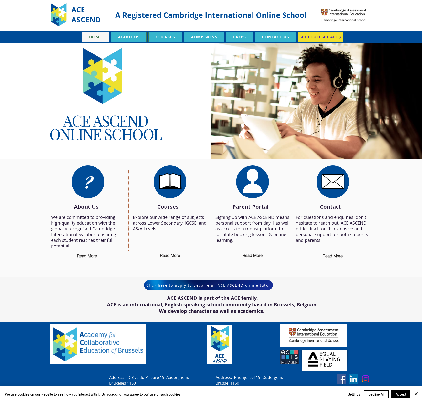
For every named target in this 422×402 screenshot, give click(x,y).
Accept (401, 394)
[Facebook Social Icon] (341, 379)
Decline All (376, 394)
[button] (129, 37)
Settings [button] (354, 394)
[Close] (416, 394)
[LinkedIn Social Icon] (353, 379)
